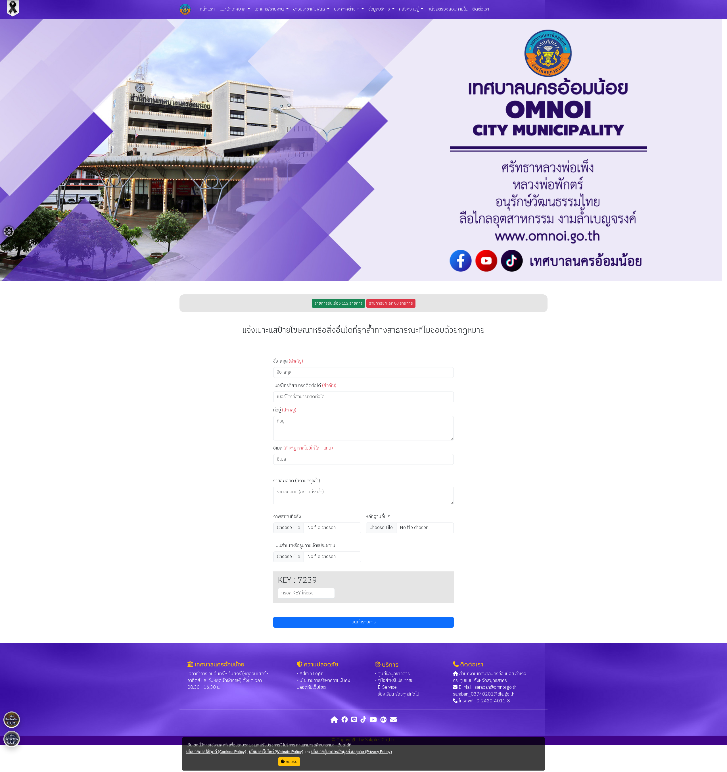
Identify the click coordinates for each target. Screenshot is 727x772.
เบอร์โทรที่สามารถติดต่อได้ (304, 385)
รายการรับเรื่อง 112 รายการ (338, 303)
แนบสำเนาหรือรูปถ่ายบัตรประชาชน (304, 545)
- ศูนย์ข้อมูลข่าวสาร (392, 674)
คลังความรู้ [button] (409, 9)
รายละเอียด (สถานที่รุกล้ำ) (296, 481)
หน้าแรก (207, 9)
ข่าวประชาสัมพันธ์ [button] (309, 9)
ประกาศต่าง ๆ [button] (347, 9)
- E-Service (386, 687)
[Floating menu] (8, 231)
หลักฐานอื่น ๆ (378, 516)
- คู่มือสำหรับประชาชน (394, 680)
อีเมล (303, 448)
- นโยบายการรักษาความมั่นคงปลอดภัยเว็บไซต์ (323, 684)
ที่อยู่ (284, 410)
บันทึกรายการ (364, 622)
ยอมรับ (291, 761)
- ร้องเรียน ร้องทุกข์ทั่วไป (397, 694)
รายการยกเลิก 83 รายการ (391, 303)
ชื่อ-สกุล (288, 361)
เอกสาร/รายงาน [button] (269, 9)
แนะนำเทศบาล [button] (232, 9)
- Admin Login (310, 674)
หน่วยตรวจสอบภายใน (448, 9)
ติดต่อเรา (480, 9)
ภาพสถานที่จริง (287, 516)
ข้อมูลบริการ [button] (379, 9)
